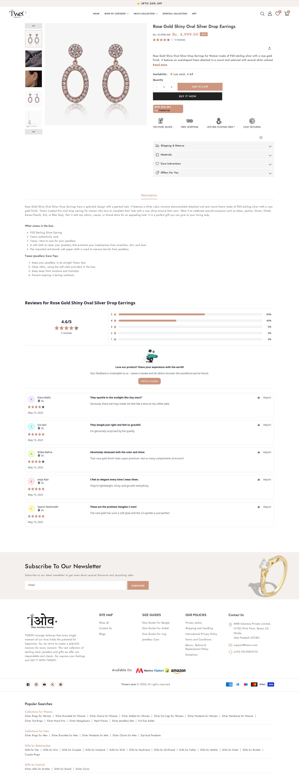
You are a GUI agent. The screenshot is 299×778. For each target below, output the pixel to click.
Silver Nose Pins (56, 720)
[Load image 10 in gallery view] (33, 98)
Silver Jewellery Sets (123, 720)
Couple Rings (32, 754)
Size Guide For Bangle (156, 623)
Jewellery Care (150, 639)
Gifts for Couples (71, 750)
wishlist (262, 138)
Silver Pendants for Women (203, 716)
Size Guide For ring (154, 634)
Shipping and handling (199, 628)
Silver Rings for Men (36, 735)
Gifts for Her (32, 750)
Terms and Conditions (198, 639)
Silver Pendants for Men (95, 735)
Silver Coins (82, 769)
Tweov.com (128, 684)
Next (33, 132)
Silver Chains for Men (125, 735)
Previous (33, 26)
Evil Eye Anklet (146, 720)
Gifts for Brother (252, 750)
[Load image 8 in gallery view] (33, 58)
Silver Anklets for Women (136, 716)
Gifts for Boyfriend (139, 750)
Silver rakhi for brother (37, 769)
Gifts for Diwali (63, 769)
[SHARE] (270, 48)
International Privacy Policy (201, 634)
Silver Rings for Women (38, 716)
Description (149, 195)
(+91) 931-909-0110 (246, 652)
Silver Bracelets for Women (71, 716)
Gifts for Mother (209, 750)
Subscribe (138, 585)
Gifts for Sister (230, 750)
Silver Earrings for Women (169, 716)
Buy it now (187, 96)
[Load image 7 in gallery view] (33, 38)
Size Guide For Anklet (155, 628)
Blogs (102, 634)
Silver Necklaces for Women (237, 716)
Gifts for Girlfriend (164, 750)
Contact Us (105, 628)
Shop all (104, 623)
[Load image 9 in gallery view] (33, 78)
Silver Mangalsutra (80, 720)
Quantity (158, 80)
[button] (262, 13)
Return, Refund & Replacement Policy (197, 647)
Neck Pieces (101, 720)
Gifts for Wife (117, 750)
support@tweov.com (246, 645)
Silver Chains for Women (104, 716)
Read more (160, 65)
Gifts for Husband (95, 750)
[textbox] (149, 241)
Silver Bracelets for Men (65, 735)
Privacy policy (193, 623)
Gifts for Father (187, 750)
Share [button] (270, 48)
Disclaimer (191, 655)
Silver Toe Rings (34, 720)
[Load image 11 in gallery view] (33, 119)
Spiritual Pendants (151, 735)
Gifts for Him (50, 750)
